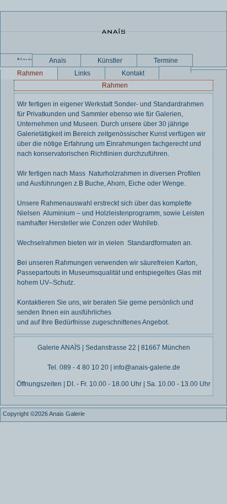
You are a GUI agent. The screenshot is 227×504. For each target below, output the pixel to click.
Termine (166, 60)
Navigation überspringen (25, 58)
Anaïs (57, 60)
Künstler (110, 60)
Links (82, 73)
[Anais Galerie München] (113, 32)
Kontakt (133, 73)
